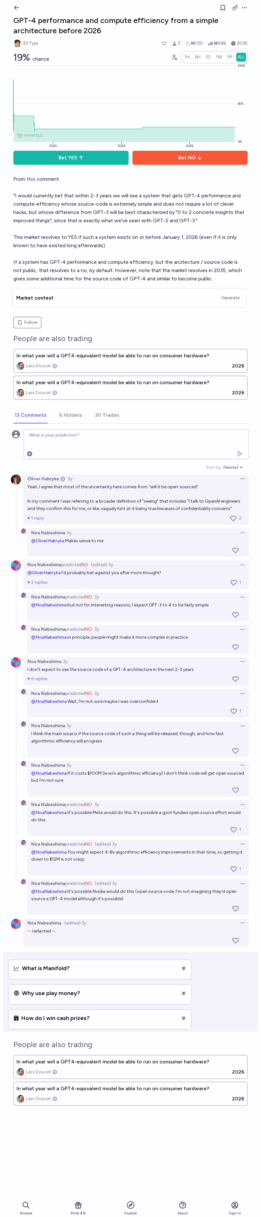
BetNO (187, 158)
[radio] (187, 57)
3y (69, 479)
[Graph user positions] (174, 57)
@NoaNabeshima (49, 605)
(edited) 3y (102, 564)
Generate (230, 297)
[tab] (30, 415)
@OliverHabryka (47, 541)
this (30, 179)
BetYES (68, 158)
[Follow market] (222, 8)
